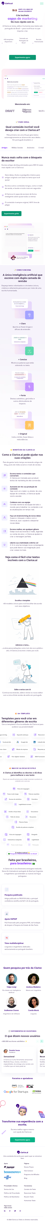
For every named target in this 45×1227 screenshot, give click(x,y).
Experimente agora (22, 55)
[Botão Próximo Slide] (41, 1038)
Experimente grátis (11, 211)
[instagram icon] (20, 1208)
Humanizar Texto (29, 1198)
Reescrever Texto (29, 1190)
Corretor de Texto (30, 1187)
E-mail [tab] (41, 145)
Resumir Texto (29, 1194)
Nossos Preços (29, 1164)
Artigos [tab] (4, 145)
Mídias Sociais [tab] (17, 145)
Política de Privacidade (12, 1190)
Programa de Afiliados (31, 1172)
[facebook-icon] (10, 1208)
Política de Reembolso (11, 1194)
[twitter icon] (15, 1208)
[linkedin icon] (4, 1208)
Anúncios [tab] (30, 145)
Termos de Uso (9, 1187)
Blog (25, 1176)
